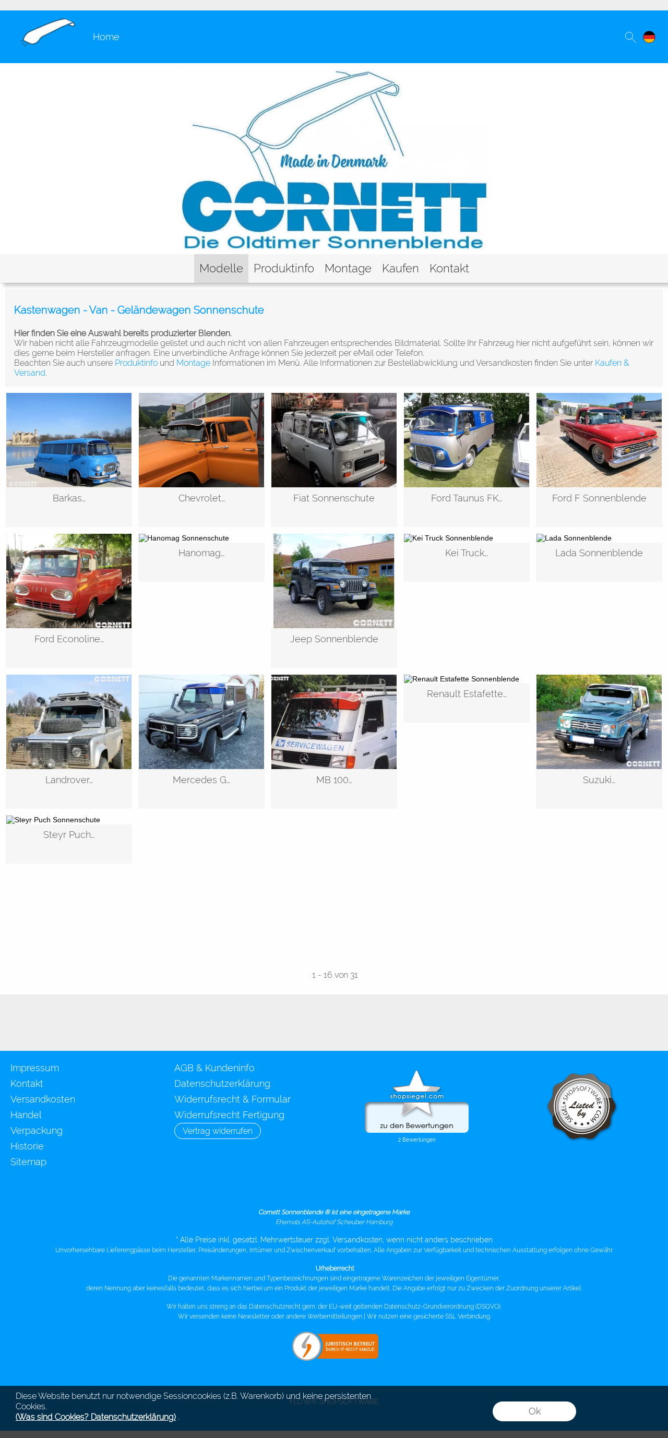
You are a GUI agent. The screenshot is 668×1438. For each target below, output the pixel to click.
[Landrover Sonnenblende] (69, 789)
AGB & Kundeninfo (214, 1067)
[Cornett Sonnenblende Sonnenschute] (43, 21)
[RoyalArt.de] (41, 1023)
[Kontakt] (449, 268)
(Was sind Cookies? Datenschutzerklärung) (96, 1417)
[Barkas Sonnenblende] (69, 507)
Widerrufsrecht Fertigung (229, 1114)
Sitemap (28, 1161)
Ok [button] (535, 1411)
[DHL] (231, 1186)
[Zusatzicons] (69, 1023)
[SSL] (312, 1186)
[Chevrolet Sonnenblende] (201, 507)
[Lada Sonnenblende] (599, 562)
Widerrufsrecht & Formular (232, 1099)
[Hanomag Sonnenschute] (201, 562)
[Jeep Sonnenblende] (334, 648)
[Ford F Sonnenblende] (599, 507)
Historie (27, 1146)
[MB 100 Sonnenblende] (334, 789)
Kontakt (26, 1083)
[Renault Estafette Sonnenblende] (466, 703)
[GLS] (272, 1186)
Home (106, 36)
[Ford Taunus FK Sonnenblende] (466, 507)
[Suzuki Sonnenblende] (599, 789)
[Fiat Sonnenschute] (334, 507)
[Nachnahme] (435, 1186)
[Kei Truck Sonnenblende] (466, 562)
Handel (26, 1114)
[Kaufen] (400, 268)
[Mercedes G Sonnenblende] (201, 789)
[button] (630, 37)
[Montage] (348, 268)
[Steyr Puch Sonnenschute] (69, 844)
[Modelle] (221, 268)
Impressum (34, 1067)
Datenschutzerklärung (222, 1083)
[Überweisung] (394, 1186)
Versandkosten (42, 1099)
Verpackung (36, 1130)
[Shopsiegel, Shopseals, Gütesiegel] (417, 1073)
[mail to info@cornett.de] (13, 1023)
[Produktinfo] (283, 268)
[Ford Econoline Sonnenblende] (69, 648)
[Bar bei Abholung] (353, 1186)
